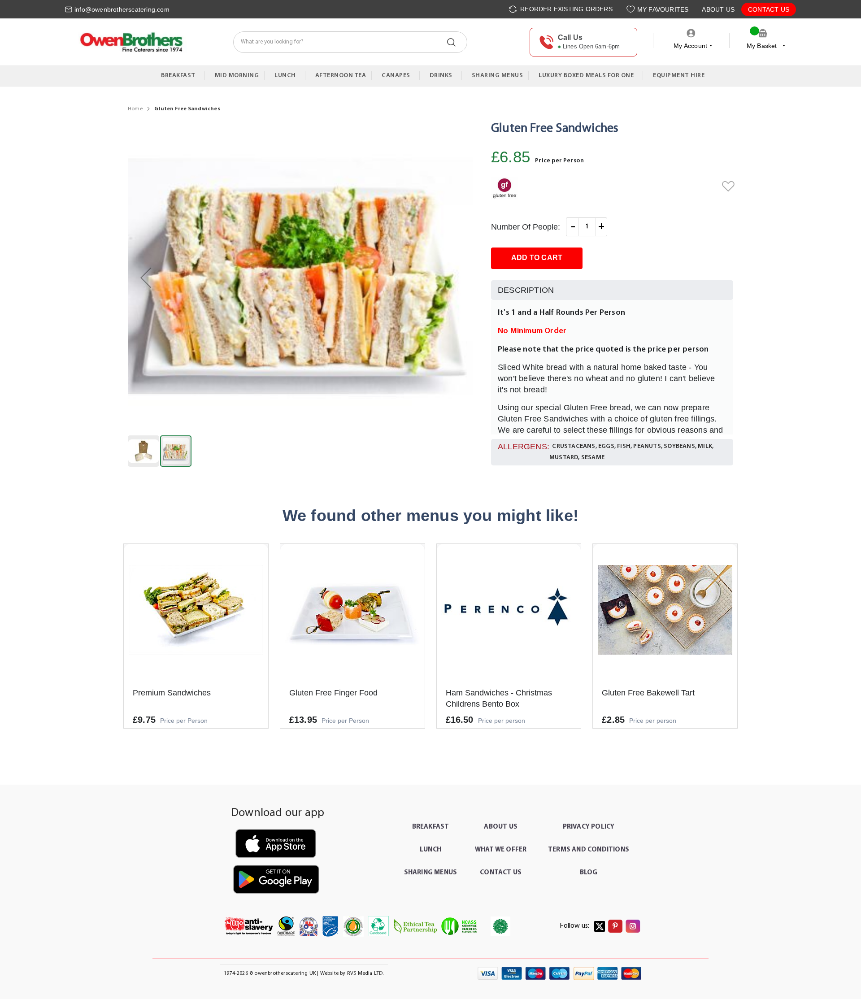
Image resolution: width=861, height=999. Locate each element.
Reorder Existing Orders (565, 9)
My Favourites (663, 9)
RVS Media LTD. (365, 973)
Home (135, 109)
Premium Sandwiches (172, 692)
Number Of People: (525, 226)
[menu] (430, 76)
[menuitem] (180, 75)
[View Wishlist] (631, 9)
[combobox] (350, 42)
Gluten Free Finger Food (333, 692)
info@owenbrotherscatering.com (122, 9)
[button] (146, 277)
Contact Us (768, 9)
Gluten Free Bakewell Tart (648, 692)
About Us (718, 9)
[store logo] (130, 41)
